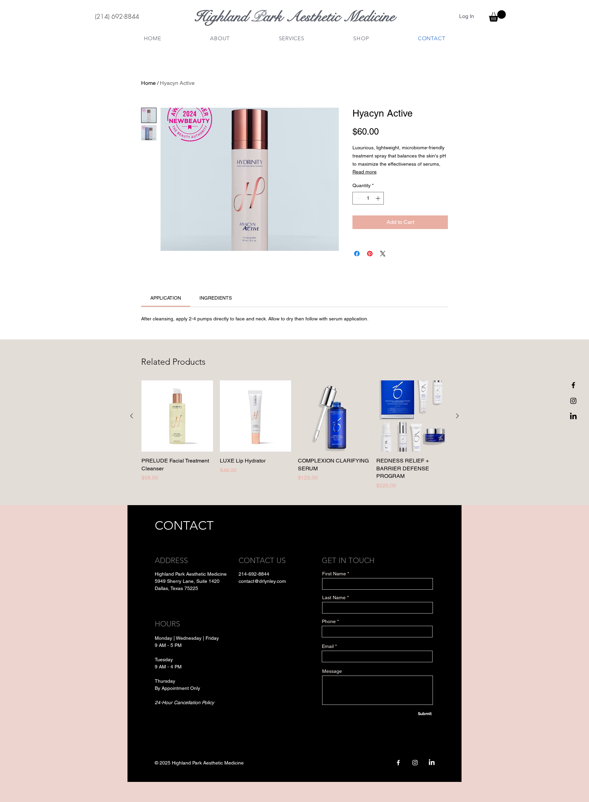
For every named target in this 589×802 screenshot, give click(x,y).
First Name (334, 573)
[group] (294, 435)
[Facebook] (398, 762)
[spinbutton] (368, 198)
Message (332, 671)
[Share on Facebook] (357, 253)
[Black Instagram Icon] (573, 401)
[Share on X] (383, 253)
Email (328, 646)
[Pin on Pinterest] (370, 253)
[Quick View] (177, 416)
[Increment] (378, 198)
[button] (497, 15)
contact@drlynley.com (262, 581)
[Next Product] (457, 416)
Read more (364, 172)
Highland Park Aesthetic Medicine (294, 16)
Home (148, 83)
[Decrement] (357, 198)
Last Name (334, 597)
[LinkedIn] (573, 416)
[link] (165, 298)
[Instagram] (415, 762)
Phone (329, 621)
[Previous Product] (131, 416)
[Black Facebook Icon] (573, 385)
